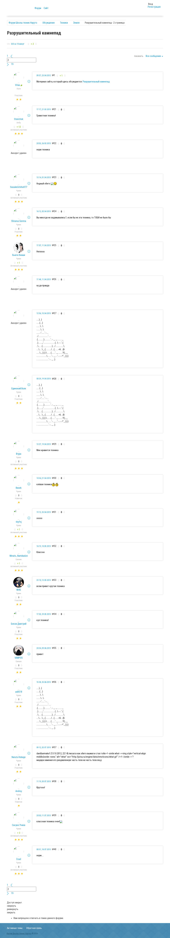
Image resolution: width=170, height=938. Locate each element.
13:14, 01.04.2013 (44, 177)
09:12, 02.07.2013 (44, 747)
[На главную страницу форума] (20, 7)
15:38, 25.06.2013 (44, 682)
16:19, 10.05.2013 (44, 546)
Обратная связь (34, 928)
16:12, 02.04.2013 (44, 211)
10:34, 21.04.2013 (44, 478)
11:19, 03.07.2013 (44, 781)
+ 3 (18, 833)
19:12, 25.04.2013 (44, 512)
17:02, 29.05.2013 (44, 614)
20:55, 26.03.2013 (44, 143)
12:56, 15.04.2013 (44, 313)
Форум (38, 8)
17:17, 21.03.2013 (44, 109)
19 (12, 64)
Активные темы (14, 928)
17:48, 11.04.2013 (44, 279)
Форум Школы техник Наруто (18, 933)
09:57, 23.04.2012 (44, 75)
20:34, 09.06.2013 (44, 648)
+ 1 (18, 262)
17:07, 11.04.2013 (44, 245)
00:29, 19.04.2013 (44, 379)
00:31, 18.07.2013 (44, 849)
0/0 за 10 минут (17, 44)
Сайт (46, 8)
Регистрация (154, 6)
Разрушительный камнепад (96, 81)
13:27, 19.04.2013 (44, 444)
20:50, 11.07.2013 (44, 815)
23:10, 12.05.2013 (44, 580)
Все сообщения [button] (153, 56)
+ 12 (19, 127)
